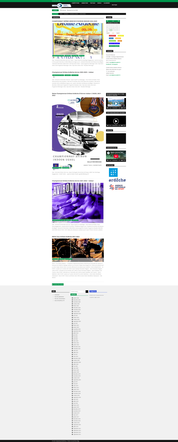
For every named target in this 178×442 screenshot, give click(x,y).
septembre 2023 (77, 321)
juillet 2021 (75, 352)
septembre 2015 (77, 428)
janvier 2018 (76, 407)
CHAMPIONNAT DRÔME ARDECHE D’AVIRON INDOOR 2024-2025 (74, 21)
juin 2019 (75, 381)
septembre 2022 (77, 331)
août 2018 (75, 399)
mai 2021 (75, 354)
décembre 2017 (76, 409)
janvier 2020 (76, 372)
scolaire (98, 297)
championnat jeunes (100, 295)
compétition (91, 297)
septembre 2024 (77, 313)
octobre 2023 (76, 319)
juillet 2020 (75, 364)
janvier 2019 (76, 389)
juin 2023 (75, 323)
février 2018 (76, 405)
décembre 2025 (76, 300)
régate (95, 297)
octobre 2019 (76, 378)
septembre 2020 (77, 362)
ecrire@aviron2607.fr (114, 75)
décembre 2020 (76, 358)
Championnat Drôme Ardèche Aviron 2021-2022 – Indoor (73, 181)
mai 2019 (75, 383)
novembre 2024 (77, 309)
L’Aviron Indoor (75, 55)
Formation (118, 38)
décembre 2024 (76, 307)
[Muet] (122, 108)
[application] (116, 103)
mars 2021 (75, 356)
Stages (119, 40)
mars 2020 (75, 368)
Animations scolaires (74, 13)
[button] (116, 103)
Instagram (115, 64)
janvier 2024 (76, 317)
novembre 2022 (77, 329)
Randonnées (112, 40)
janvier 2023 (76, 327)
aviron (94, 295)
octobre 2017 (76, 413)
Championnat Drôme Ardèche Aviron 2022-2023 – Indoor (73, 72)
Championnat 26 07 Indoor (58, 55)
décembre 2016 (76, 418)
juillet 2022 (75, 333)
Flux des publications (59, 296)
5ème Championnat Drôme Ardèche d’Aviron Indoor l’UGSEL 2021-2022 (76, 94)
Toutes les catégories (114, 46)
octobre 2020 (76, 360)
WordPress (64, 441)
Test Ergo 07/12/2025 (65, 10)
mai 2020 (75, 366)
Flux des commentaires (60, 298)
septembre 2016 (77, 424)
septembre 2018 (77, 397)
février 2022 (76, 342)
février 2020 (76, 370)
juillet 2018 (75, 401)
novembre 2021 (77, 348)
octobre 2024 (76, 311)
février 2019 (76, 387)
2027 (118, 33)
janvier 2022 (76, 344)
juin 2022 (75, 335)
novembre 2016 (77, 420)
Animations (85, 3)
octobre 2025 (76, 303)
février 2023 (76, 325)
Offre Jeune (81, 55)
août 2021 (75, 350)
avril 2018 (75, 403)
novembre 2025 (77, 301)
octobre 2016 (76, 422)
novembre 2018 (77, 393)
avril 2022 (75, 339)
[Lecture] (108, 108)
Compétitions (75, 3)
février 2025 (76, 305)
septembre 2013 (77, 432)
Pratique (92, 3)
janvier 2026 (76, 298)
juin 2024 (75, 315)
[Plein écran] (124, 108)
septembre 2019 (77, 379)
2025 (108, 33)
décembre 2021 (76, 346)
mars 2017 (75, 415)
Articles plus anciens (58, 284)
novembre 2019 (77, 376)
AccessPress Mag (75, 441)
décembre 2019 (76, 374)
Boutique (114, 4)
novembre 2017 (77, 411)
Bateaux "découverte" (114, 43)
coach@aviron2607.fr (114, 62)
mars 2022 (75, 340)
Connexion (57, 294)
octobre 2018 (76, 395)
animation (91, 295)
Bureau (99, 3)
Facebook (108, 64)
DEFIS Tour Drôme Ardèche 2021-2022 (65, 237)
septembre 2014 (77, 430)
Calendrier (107, 3)
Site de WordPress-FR (59, 300)
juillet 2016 (75, 426)
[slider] (114, 125)
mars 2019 (75, 385)
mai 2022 (75, 337)
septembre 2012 (77, 434)
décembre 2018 (76, 391)
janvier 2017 (76, 416)
